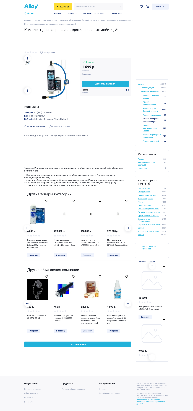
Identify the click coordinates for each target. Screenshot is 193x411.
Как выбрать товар (32, 389)
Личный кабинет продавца (73, 389)
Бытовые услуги (50, 20)
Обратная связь (31, 393)
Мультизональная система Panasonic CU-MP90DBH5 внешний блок (64, 242)
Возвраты (28, 402)
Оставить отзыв (78, 344)
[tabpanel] (77, 135)
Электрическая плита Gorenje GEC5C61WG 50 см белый (150, 308)
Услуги (37, 20)
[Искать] (120, 6)
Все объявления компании (149, 248)
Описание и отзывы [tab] (35, 126)
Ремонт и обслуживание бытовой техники (78, 20)
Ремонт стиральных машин (154, 96)
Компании (72, 14)
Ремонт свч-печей (154, 141)
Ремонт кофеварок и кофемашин (154, 136)
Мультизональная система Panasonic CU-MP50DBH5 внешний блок (91, 242)
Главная (27, 20)
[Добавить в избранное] (46, 200)
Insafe (85, 90)
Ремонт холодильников (154, 103)
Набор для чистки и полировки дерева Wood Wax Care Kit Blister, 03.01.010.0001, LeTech (90, 319)
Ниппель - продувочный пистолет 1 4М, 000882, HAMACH (63, 318)
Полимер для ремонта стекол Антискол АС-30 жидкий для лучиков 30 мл (116, 319)
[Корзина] (147, 6)
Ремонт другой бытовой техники (154, 109)
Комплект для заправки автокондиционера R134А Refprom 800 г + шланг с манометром (37, 244)
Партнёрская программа (110, 393)
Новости (102, 389)
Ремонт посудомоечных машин (154, 128)
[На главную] (38, 6)
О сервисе (28, 397)
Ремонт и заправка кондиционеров (115, 20)
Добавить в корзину (105, 84)
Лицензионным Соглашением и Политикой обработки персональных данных (151, 402)
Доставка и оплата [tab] (59, 126)
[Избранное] (141, 6)
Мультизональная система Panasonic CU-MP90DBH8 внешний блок (117, 242)
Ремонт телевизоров (154, 115)
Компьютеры (117, 14)
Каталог (57, 14)
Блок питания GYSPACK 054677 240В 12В (36, 317)
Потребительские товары (94, 14)
